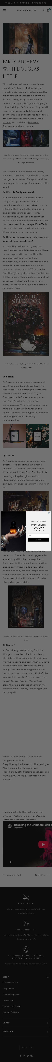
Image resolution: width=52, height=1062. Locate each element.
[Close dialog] (49, 513)
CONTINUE (38, 539)
